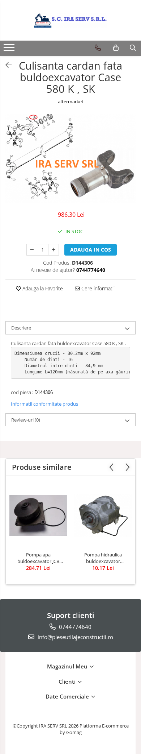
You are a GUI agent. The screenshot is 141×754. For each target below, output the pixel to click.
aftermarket (71, 101)
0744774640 (74, 626)
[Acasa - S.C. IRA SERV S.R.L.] (70, 20)
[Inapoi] (5, 65)
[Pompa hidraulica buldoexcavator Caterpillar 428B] (103, 515)
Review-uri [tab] (25, 420)
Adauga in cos (90, 249)
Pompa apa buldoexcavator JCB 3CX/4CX (38, 557)
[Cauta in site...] (133, 48)
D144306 (43, 392)
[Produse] (10, 49)
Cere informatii (97, 288)
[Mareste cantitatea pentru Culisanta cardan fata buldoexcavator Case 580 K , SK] (53, 250)
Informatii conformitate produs (44, 404)
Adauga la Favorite (42, 288)
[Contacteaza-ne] (98, 48)
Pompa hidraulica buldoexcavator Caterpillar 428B (103, 557)
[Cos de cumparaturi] (116, 48)
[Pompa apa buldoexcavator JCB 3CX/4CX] (38, 515)
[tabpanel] (70, 158)
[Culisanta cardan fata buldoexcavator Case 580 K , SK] (70, 158)
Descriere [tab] (21, 327)
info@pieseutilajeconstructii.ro (74, 637)
